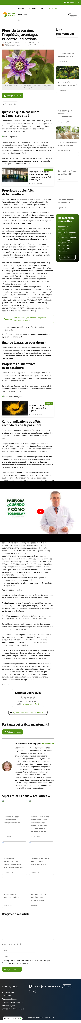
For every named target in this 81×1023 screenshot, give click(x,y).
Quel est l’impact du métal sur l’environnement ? (65, 114)
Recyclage (22, 14)
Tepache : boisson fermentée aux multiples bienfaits (12, 820)
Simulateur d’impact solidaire (13, 1009)
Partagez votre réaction (11, 1018)
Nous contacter (8, 992)
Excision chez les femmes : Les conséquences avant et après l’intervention (13, 863)
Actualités (53, 8)
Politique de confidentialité (12, 1002)
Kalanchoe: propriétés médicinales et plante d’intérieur (40, 861)
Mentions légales (8, 1005)
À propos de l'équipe (9, 999)
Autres (42, 8)
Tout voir (67, 986)
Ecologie (21, 8)
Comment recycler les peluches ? (65, 201)
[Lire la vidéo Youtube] (40, 511)
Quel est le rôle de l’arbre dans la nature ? (67, 83)
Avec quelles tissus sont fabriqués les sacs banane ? (39, 897)
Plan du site (6, 996)
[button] (19, 20)
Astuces (32, 8)
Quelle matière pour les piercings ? (12, 895)
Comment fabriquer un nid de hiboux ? (66, 55)
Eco (33, 992)
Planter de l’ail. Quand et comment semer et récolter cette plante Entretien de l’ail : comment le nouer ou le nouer (40, 824)
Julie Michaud (47, 743)
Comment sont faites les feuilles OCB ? (67, 172)
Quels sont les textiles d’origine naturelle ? (67, 143)
